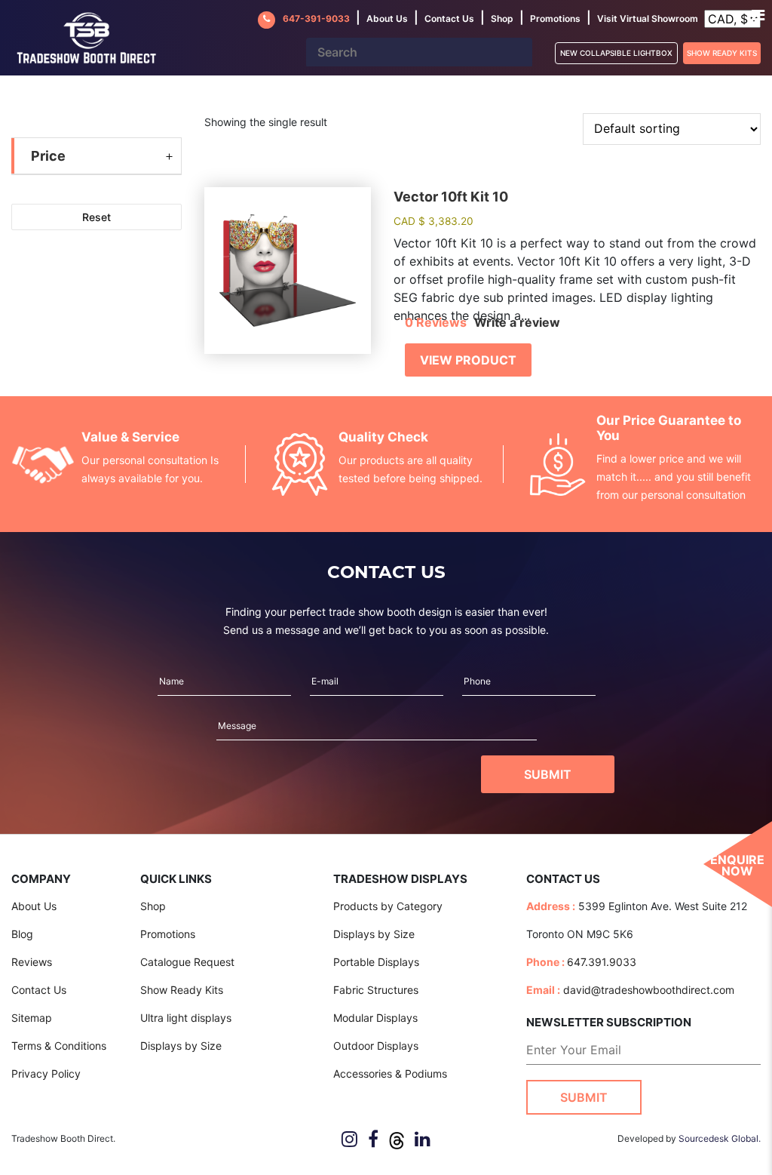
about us (387, 18)
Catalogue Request (187, 961)
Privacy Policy (46, 1073)
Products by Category (388, 906)
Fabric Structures (375, 989)
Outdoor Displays (375, 1045)
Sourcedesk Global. (720, 1138)
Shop (502, 18)
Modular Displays (375, 1017)
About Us (34, 906)
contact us (449, 18)
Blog (22, 933)
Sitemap (31, 1017)
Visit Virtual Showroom (647, 18)
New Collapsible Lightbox (616, 52)
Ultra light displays (185, 1017)
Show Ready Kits (722, 52)
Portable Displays (376, 961)
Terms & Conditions (58, 1045)
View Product (468, 360)
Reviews (31, 961)
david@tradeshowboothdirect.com (648, 989)
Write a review (517, 322)
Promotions (555, 18)
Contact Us (38, 989)
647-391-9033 (316, 18)
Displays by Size (181, 1045)
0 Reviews (436, 322)
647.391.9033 (601, 961)
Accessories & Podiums (390, 1073)
